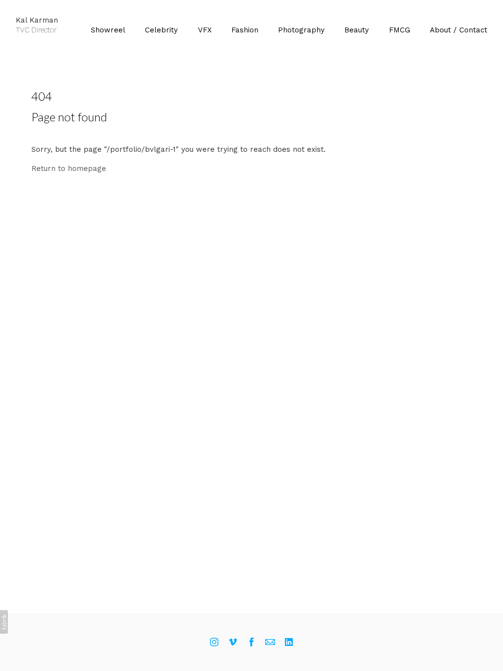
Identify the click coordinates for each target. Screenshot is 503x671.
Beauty (356, 30)
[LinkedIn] (289, 642)
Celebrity (161, 30)
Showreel (108, 30)
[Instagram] (214, 642)
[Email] (270, 642)
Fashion (244, 30)
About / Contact (458, 30)
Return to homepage (68, 168)
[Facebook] (251, 642)
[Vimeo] (233, 642)
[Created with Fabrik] (4, 622)
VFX (205, 30)
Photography (301, 30)
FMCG (399, 30)
